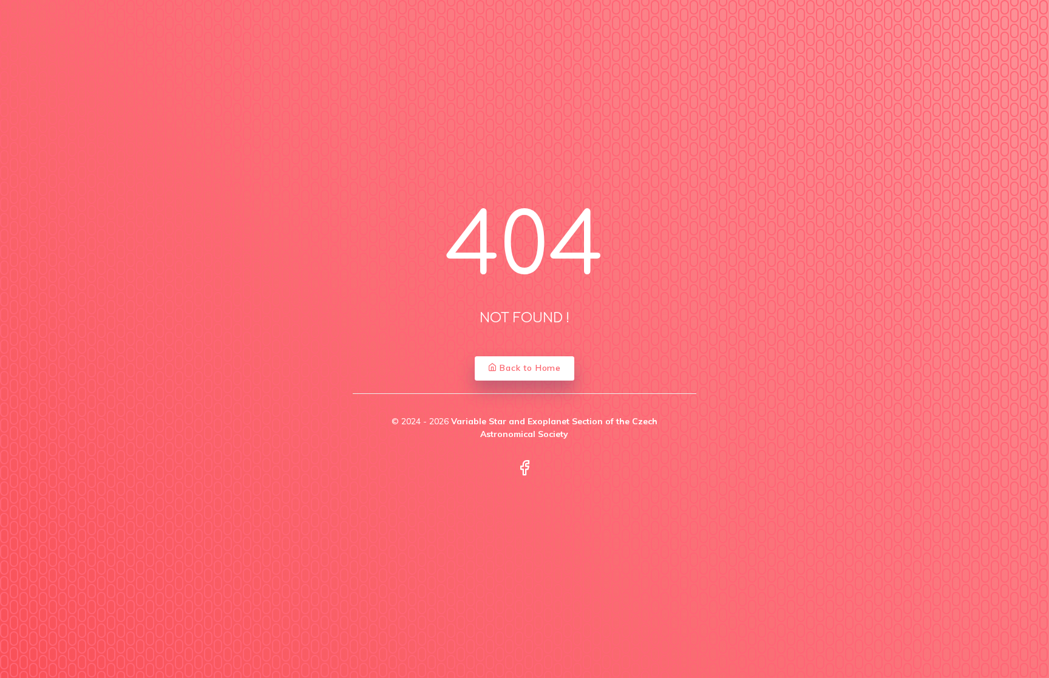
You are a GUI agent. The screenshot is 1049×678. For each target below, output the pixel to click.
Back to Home (529, 367)
